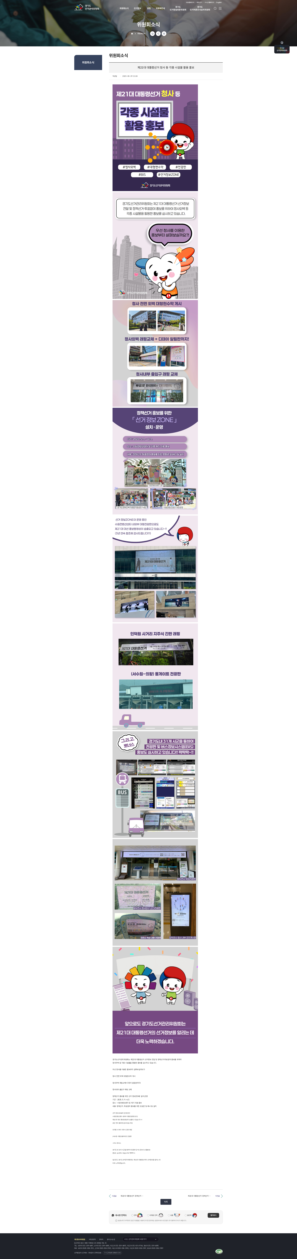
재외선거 (199, 2)
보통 (171, 1215)
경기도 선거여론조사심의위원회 (200, 8)
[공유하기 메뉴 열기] (158, 33)
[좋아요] (152, 33)
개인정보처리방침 (79, 1239)
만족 (135, 1215)
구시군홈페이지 (209, 2)
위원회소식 (124, 8)
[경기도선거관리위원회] (94, 7)
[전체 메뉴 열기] (220, 8)
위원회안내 (160, 8)
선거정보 (137, 8)
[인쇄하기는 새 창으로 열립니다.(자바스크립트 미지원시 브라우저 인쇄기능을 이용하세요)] (164, 33)
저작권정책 (92, 1239)
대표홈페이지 (190, 2)
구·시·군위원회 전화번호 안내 (112, 1253)
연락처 (101, 1239)
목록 (166, 1202)
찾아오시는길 (111, 1239)
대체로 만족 (153, 1215)
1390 (96, 1253)
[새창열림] (219, 1251)
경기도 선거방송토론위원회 (178, 8)
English (219, 2)
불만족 (189, 1215)
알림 (149, 8)
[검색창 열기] (215, 8)
